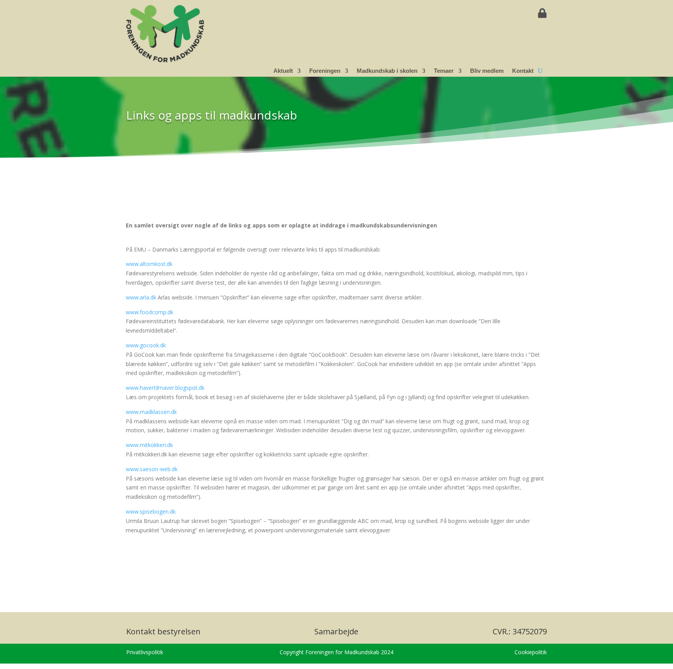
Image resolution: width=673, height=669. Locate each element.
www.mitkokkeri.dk (149, 445)
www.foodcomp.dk (149, 312)
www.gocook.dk (146, 345)
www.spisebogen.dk (151, 511)
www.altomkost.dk (149, 264)
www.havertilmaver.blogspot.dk (165, 387)
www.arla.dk (141, 297)
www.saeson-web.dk (152, 469)
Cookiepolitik (530, 652)
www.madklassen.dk (151, 411)
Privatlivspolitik (144, 652)
